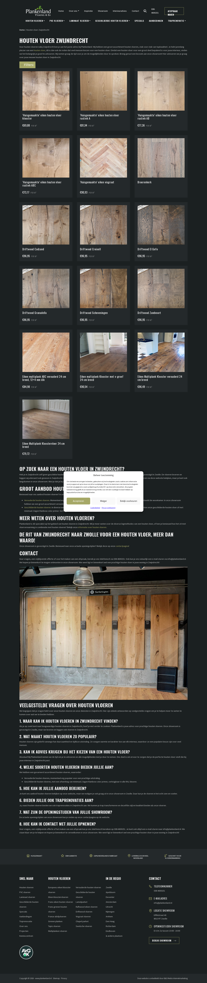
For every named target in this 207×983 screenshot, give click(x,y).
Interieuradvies (120, 11)
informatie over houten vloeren (92, 527)
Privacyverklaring (108, 507)
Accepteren (78, 501)
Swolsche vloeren (84, 926)
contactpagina (122, 546)
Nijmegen (110, 911)
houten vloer (39, 50)
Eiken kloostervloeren (58, 897)
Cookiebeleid (95, 507)
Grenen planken (55, 921)
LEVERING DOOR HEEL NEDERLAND (140, 857)
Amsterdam (111, 902)
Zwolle (109, 887)
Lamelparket (81, 902)
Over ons (23, 926)
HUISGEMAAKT (36, 856)
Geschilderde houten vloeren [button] (111, 20)
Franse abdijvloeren (57, 916)
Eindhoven (110, 931)
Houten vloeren (26, 887)
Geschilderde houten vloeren (37, 507)
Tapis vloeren (54, 926)
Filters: (28, 65)
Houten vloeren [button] (34, 20)
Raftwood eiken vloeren (86, 906)
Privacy (64, 978)
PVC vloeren (24, 892)
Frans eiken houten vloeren (60, 902)
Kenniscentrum (26, 936)
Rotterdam (111, 926)
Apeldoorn (110, 892)
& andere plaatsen (114, 936)
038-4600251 (155, 11)
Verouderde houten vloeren (36, 500)
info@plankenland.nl (163, 903)
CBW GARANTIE (71, 856)
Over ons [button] (73, 11)
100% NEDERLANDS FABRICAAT (105, 856)
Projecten (23, 931)
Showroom (103, 11)
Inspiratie (88, 11)
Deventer (110, 897)
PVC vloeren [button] (56, 20)
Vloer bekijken (47, 85)
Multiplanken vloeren (57, 931)
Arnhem (109, 916)
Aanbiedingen (156, 20)
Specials (139, 20)
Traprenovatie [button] (176, 20)
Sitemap (56, 978)
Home (61, 11)
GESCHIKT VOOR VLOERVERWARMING (173, 857)
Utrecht (109, 906)
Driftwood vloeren (84, 911)
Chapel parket (82, 921)
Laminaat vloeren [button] (79, 20)
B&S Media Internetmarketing (176, 978)
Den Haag (110, 921)
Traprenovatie (25, 921)
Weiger (103, 501)
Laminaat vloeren (27, 897)
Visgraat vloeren (83, 916)
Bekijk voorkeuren (128, 501)
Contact (135, 11)
